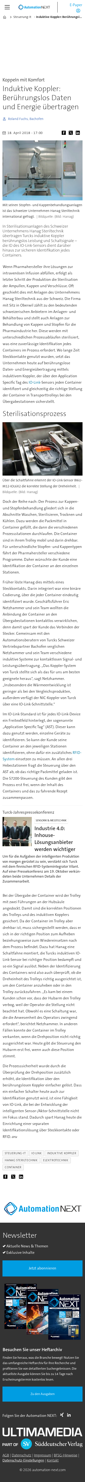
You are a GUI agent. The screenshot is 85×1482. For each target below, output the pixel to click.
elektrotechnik (55, 1160)
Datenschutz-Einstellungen (23, 1460)
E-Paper (76, 4)
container (13, 1167)
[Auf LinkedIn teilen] (79, 133)
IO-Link (34, 382)
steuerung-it (15, 1153)
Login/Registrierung (79, 10)
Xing (63, 1415)
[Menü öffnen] (7, 7)
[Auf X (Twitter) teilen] (71, 133)
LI (70, 1415)
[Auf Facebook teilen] (64, 133)
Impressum (42, 1455)
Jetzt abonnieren (42, 1268)
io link (36, 1153)
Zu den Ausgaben (43, 1394)
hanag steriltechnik (21, 1160)
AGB (5, 1455)
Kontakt (53, 1460)
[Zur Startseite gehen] (34, 7)
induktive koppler (61, 1153)
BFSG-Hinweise (65, 1455)
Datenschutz (21, 1455)
